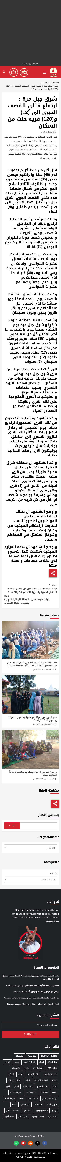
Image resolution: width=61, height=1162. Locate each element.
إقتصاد (7, 1062)
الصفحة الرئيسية (41, 1080)
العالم (28, 1080)
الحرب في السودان (50, 1074)
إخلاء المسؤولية (22, 1136)
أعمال (41, 1062)
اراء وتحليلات (38, 1068)
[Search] (4, 71)
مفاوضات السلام (12, 1110)
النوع (8, 1086)
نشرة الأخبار (22, 1116)
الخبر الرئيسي (33, 1074)
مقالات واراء (52, 1116)
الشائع (11, 1074)
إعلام (17, 1062)
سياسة (21, 1098)
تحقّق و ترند (31, 1092)
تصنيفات (53, 873)
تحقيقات (44, 1092)
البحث (12, 826)
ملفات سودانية (38, 1116)
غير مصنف (38, 1104)
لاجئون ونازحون (42, 1110)
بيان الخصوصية (37, 1136)
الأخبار (26, 1068)
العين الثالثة (27, 1086)
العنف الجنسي (42, 1086)
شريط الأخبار (10, 1098)
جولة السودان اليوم (49, 1098)
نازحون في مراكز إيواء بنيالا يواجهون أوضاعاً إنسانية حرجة (33, 773)
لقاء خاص (27, 1110)
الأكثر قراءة (16, 1068)
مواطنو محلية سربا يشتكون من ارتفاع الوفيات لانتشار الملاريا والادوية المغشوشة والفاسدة (32, 588)
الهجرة (54, 1092)
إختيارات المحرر (29, 1062)
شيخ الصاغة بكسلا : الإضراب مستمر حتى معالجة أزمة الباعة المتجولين (31, 998)
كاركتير (54, 1110)
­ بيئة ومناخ (32, 1056)
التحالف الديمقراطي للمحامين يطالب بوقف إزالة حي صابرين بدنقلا (33, 1004)
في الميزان (25, 1104)
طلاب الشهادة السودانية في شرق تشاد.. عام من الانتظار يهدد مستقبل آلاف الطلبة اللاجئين (32, 664)
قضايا (14, 1104)
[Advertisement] (30, 30)
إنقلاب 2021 (52, 1068)
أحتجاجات (19, 1056)
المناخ (16, 1086)
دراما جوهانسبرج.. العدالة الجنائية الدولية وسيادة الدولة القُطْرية (26, 599)
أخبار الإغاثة (52, 1062)
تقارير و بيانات (15, 1092)
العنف (55, 1086)
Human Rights (49, 1056)
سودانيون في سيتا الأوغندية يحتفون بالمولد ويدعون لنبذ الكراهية (32, 718)
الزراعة (20, 1074)
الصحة (54, 1080)
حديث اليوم (33, 1098)
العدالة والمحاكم (14, 1080)
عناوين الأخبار (52, 1104)
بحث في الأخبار (48, 815)
